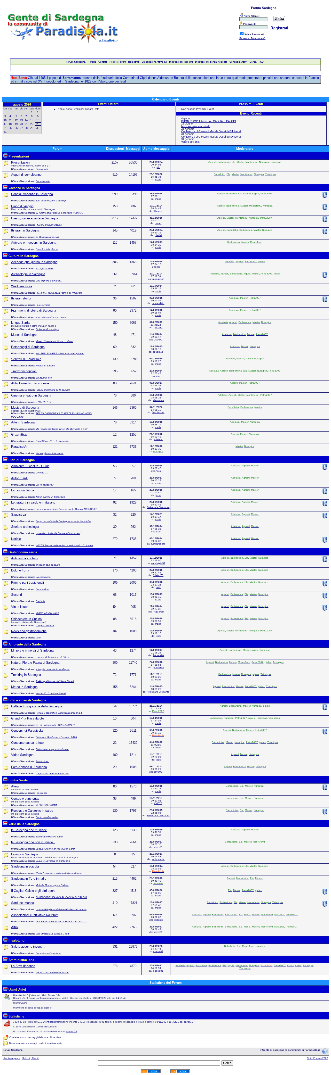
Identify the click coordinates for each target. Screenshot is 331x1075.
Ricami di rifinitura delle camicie (53, 390)
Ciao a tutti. (42, 169)
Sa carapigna (43, 577)
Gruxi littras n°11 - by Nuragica (52, 441)
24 (5, 127)
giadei (158, 235)
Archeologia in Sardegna (28, 274)
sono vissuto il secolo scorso (51, 317)
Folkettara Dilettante (158, 507)
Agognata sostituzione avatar (52, 972)
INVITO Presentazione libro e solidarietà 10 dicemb (64, 545)
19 (16, 124)
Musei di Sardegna (24, 335)
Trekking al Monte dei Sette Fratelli (55, 681)
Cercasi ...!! (42, 472)
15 (31, 120)
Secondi (17, 594)
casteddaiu (158, 303)
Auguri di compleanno (26, 174)
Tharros (158, 211)
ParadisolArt (19, 446)
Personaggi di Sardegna (28, 347)
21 (26, 124)
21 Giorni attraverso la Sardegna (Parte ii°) (59, 212)
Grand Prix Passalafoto (27, 718)
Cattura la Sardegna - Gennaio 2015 (56, 737)
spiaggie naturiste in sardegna (53, 669)
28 (26, 127)
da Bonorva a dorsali (47, 237)
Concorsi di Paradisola (27, 730)
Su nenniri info (44, 377)
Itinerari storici (21, 298)
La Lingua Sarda (22, 490)
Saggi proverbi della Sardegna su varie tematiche (63, 521)
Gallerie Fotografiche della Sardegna (36, 706)
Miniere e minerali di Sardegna (32, 650)
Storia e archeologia (25, 527)
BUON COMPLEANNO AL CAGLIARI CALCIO (208, 121)
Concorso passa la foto (27, 742)
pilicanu (158, 327)
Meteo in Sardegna (24, 687)
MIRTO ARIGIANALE (47, 613)
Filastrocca (41, 793)
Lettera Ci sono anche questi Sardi (55, 848)
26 (16, 127)
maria (158, 179)
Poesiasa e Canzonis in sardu (32, 810)
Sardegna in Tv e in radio (28, 878)
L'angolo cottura (45, 625)
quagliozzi (158, 667)
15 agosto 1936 (45, 268)
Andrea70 (158, 655)
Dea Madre (158, 412)
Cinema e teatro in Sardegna (31, 395)
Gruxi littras (19, 434)
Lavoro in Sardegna (24, 854)
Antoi (158, 747)
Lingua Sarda (20, 322)
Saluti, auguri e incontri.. (28, 946)
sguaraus (158, 351)
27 (21, 127)
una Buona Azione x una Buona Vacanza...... (61, 921)
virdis (158, 291)
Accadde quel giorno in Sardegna (34, 262)
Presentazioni (20, 162)
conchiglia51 (158, 563)
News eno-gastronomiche (29, 631)
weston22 (71, 1031)
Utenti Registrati (52, 1021)
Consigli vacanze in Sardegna (32, 194)
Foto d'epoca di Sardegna (29, 767)
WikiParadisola (21, 286)
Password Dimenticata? (252, 38)
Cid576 (158, 803)
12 (16, 120)
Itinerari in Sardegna (25, 230)
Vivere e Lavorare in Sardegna (53, 861)
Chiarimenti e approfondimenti (52, 749)
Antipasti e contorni (24, 558)
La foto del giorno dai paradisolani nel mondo (61, 909)
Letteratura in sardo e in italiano (33, 502)
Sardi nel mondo (22, 903)
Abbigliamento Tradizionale (30, 383)
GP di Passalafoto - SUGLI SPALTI (55, 725)
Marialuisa (158, 400)
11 (10, 120)
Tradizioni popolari (24, 371)
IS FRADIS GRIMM (46, 805)
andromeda (158, 859)
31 (5, 131)
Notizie (16, 539)
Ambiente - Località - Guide (30, 466)
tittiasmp (158, 919)
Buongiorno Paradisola (48, 953)
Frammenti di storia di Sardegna (33, 310)
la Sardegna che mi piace (29, 830)
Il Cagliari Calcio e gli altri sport (33, 891)
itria (158, 376)
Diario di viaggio (22, 206)
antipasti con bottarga (48, 564)
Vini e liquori (19, 607)
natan (158, 223)
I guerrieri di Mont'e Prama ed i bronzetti (58, 533)
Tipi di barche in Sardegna (50, 497)
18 (10, 124)
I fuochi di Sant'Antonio (49, 224)
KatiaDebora (158, 543)
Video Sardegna (22, 755)
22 (31, 124)
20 (21, 124)
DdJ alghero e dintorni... (49, 280)
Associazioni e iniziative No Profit (34, 915)
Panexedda (42, 589)
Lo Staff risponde (23, 966)
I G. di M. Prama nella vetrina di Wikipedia (59, 292)
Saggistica (18, 514)
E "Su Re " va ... (45, 402)
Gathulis (40, 601)
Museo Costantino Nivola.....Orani (54, 341)
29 (31, 127)
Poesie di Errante (45, 365)
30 (37, 127)
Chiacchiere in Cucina (26, 619)
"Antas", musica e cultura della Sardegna (59, 873)
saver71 (158, 771)
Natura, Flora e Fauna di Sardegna (35, 662)
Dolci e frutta (20, 570)
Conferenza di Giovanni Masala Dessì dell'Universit (211, 131)
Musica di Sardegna (25, 407)
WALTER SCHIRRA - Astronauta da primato (60, 353)
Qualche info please (47, 249)
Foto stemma (43, 305)
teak (158, 587)
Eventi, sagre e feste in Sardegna (34, 218)
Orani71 (158, 339)
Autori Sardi (19, 478)
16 (37, 120)
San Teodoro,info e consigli (51, 200)
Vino (38, 637)
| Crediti (35, 1058)
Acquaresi (158, 611)
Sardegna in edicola (25, 866)
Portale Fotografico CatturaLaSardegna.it (59, 712)
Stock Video (42, 761)
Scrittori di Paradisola (26, 359)
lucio (158, 495)
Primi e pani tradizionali (27, 582)
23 (37, 124)
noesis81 (158, 951)
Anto (158, 471)
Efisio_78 (158, 575)
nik (158, 167)
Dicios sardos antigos (47, 329)
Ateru (15, 786)
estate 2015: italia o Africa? (51, 693)
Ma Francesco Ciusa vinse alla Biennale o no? (61, 429)
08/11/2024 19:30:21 (167, 1021)
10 (5, 120)
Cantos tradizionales (47, 817)
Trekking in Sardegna (26, 675)
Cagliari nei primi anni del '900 (52, 773)
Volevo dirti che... (191, 141)
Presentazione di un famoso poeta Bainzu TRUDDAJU (66, 509)
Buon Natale (43, 181)
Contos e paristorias (25, 798)
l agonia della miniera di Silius (52, 657)
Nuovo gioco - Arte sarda (49, 453)
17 (5, 124)
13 (21, 120)
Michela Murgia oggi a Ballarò (52, 885)
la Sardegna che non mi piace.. (33, 842)
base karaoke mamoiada (195, 126)
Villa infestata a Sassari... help (53, 933)
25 (10, 127)
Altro (14, 927)
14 (26, 120)
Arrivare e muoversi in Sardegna (33, 242)
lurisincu (158, 439)
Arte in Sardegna (23, 422)
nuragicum (158, 279)
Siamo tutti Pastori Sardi (49, 836)
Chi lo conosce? (45, 484)
